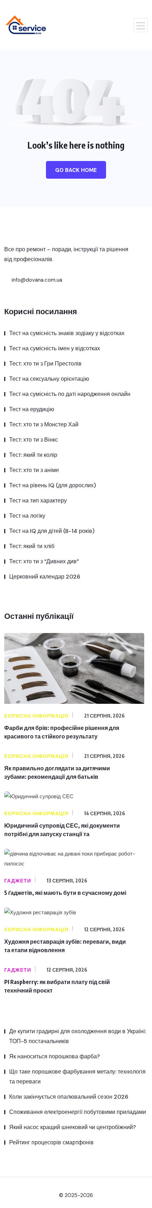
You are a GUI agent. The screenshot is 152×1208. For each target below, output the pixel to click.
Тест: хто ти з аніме (34, 470)
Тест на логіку (27, 515)
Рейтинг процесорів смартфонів (51, 1142)
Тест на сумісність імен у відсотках (54, 348)
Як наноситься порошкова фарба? (54, 1056)
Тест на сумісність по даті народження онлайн (69, 394)
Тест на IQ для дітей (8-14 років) (51, 531)
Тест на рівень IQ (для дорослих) (52, 485)
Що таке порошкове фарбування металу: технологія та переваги (77, 1076)
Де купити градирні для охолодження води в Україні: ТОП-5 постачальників (77, 1036)
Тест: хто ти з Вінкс (33, 439)
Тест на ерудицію (31, 409)
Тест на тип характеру (38, 500)
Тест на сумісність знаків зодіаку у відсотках (66, 333)
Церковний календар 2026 (44, 576)
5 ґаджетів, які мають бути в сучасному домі (65, 892)
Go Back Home (76, 170)
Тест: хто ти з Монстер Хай (43, 424)
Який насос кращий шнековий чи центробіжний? (72, 1127)
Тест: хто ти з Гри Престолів (45, 363)
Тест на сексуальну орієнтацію (49, 378)
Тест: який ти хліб (31, 546)
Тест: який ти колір (33, 455)
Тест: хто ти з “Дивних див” (44, 561)
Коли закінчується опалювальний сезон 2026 (68, 1096)
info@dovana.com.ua (36, 279)
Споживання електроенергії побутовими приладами (77, 1112)
